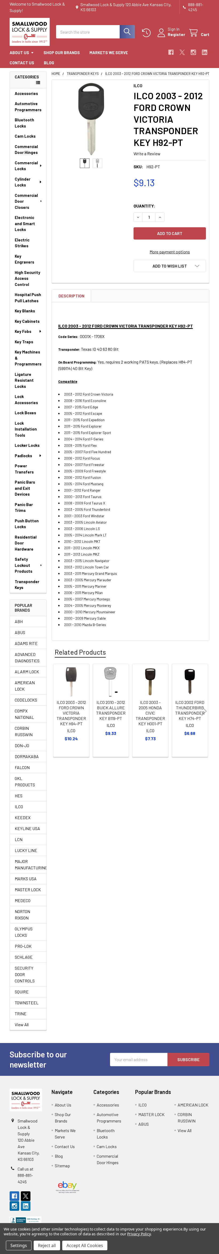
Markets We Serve (108, 52)
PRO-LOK (23, 946)
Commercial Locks (26, 165)
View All (22, 1024)
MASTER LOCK (28, 889)
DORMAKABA (27, 756)
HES (18, 795)
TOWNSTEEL (26, 1002)
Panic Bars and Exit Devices (25, 488)
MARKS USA (26, 878)
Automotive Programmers (28, 106)
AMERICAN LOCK (25, 685)
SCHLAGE (24, 957)
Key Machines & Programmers (28, 357)
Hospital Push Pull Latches (28, 297)
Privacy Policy (138, 1233)
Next (204, 711)
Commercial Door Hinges (26, 149)
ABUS (20, 632)
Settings (18, 1245)
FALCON (22, 767)
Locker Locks (27, 445)
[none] (91, 119)
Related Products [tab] (80, 652)
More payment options (170, 251)
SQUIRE (22, 991)
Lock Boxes (25, 412)
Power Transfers (24, 468)
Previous (57, 711)
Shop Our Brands (62, 52)
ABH (19, 621)
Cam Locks (25, 136)
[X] (182, 52)
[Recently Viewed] (147, 33)
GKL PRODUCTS (25, 781)
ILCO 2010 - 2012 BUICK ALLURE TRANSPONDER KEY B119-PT (111, 710)
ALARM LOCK (27, 671)
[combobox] (95, 31)
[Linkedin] (204, 52)
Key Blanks (25, 310)
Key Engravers (24, 259)
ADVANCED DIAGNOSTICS (27, 657)
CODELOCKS (26, 699)
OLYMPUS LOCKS (24, 932)
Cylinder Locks (22, 182)
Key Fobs (23, 331)
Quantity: (144, 205)
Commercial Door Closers (26, 201)
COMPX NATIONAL (24, 714)
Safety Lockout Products (23, 565)
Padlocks (23, 455)
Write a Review (147, 153)
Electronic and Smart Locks (25, 223)
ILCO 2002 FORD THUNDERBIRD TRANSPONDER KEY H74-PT (190, 710)
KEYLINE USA (27, 828)
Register (176, 34)
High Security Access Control (27, 278)
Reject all (47, 1245)
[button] (170, 266)
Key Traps (24, 341)
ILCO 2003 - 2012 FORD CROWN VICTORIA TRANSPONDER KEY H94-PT (71, 713)
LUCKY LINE (26, 850)
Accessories (26, 93)
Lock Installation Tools (26, 429)
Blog (49, 62)
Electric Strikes (22, 242)
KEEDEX (22, 817)
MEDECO (22, 900)
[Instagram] (193, 52)
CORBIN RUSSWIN (24, 731)
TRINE (20, 1013)
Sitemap (62, 1165)
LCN (18, 839)
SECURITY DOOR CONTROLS (25, 974)
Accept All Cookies (85, 1245)
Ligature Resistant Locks (24, 380)
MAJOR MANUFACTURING (28, 864)
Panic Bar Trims (24, 507)
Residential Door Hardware (26, 543)
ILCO (19, 806)
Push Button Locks (27, 523)
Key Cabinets (27, 321)
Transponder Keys (27, 584)
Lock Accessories (26, 399)
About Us (19, 52)
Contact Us (22, 62)
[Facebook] (171, 52)
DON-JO (22, 745)
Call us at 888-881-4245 (25, 1175)
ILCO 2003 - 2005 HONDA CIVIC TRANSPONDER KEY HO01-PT (150, 713)
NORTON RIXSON (22, 914)
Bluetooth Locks (24, 122)
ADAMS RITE (26, 643)
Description (71, 295)
